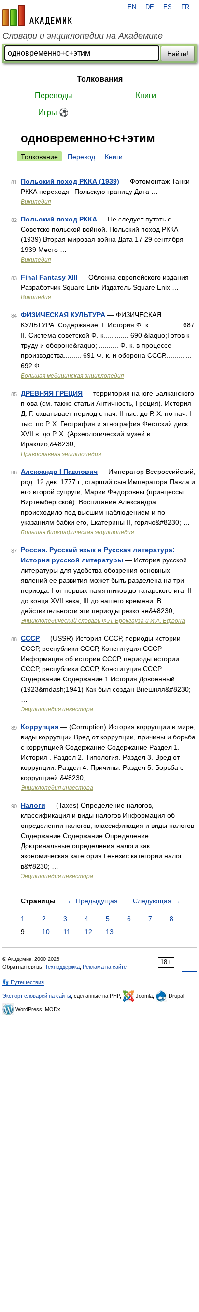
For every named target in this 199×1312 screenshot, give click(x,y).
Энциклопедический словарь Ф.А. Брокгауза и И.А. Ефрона (103, 621)
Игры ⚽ (53, 112)
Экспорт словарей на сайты (36, 996)
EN (132, 7)
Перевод (81, 157)
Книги (146, 95)
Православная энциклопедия (61, 454)
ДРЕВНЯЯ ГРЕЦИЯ (52, 393)
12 (88, 932)
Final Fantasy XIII (49, 277)
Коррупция (39, 727)
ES (167, 7)
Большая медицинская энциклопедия (72, 375)
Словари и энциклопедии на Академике (82, 36)
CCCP (30, 638)
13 (110, 932)
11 (67, 932)
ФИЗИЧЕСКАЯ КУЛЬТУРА (63, 315)
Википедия (36, 201)
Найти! (177, 54)
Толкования (100, 79)
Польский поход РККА (59, 219)
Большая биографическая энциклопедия (77, 532)
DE (149, 7)
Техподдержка (62, 967)
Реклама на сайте (105, 967)
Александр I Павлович (59, 471)
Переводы (53, 95)
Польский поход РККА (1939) (70, 181)
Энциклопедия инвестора (57, 709)
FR (185, 7)
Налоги (33, 805)
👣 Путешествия (23, 982)
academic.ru (37, 15)
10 (46, 932)
